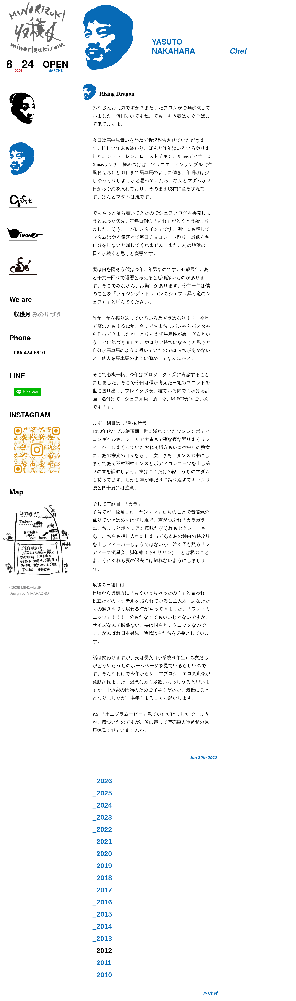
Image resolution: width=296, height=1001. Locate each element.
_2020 (102, 854)
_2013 (102, 938)
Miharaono (38, 593)
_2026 (102, 781)
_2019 (102, 866)
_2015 (102, 914)
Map (16, 492)
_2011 (102, 963)
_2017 (102, 890)
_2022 (102, 829)
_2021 (102, 841)
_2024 (102, 805)
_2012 (102, 950)
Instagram (29, 415)
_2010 (102, 975)
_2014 (102, 926)
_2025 (102, 793)
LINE (17, 376)
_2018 (102, 878)
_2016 (102, 902)
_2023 (102, 817)
